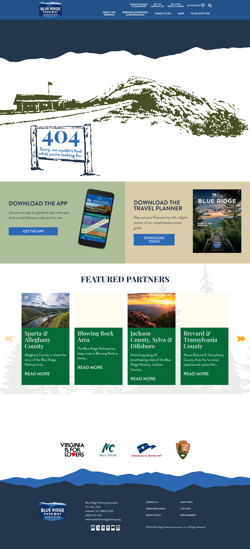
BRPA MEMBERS (188, 515)
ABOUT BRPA (187, 502)
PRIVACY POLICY (153, 515)
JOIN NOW (186, 508)
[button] (241, 339)
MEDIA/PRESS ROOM (155, 508)
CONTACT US (152, 502)
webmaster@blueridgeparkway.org (103, 519)
